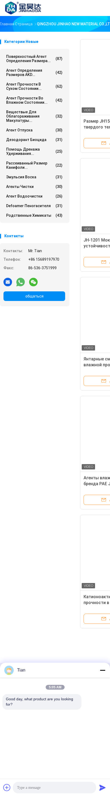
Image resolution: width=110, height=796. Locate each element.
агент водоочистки (34, 196)
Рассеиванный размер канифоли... (34, 165)
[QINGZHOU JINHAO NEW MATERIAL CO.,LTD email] (7, 282)
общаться (34, 296)
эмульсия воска (34, 177)
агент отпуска (34, 130)
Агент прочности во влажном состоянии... (34, 100)
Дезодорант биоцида (34, 140)
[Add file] (7, 787)
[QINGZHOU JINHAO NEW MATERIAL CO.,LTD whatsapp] (20, 282)
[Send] (102, 787)
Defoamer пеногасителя (34, 206)
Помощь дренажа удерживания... (34, 151)
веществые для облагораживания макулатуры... (34, 116)
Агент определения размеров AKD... (34, 72)
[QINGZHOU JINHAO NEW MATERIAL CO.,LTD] (23, 8)
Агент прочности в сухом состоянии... (34, 86)
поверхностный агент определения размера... (34, 58)
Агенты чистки (34, 186)
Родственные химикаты (34, 215)
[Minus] (102, 670)
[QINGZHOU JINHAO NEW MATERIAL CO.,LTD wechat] (33, 282)
